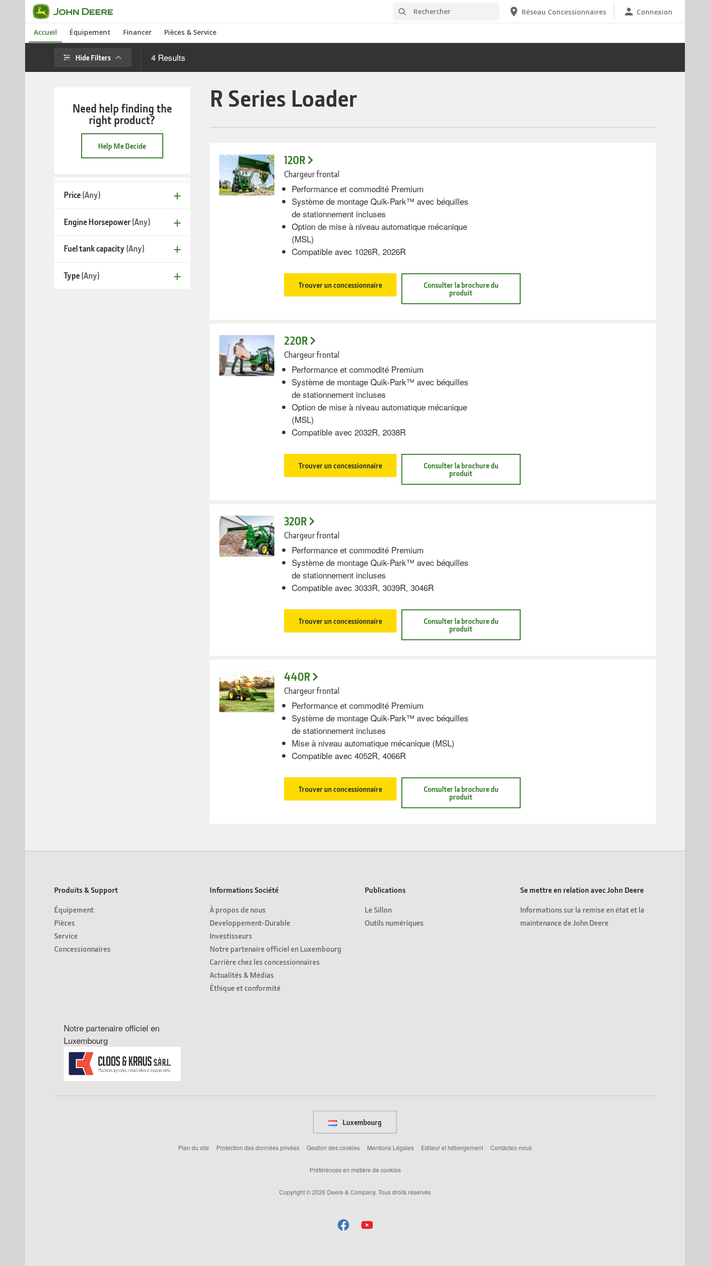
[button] (343, 1225)
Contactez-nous (511, 1147)
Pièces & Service (190, 32)
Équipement (90, 32)
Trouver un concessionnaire (340, 285)
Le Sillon (378, 909)
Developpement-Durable (250, 922)
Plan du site (193, 1147)
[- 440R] (246, 691)
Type (81, 275)
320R (295, 521)
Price (82, 195)
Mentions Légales (390, 1147)
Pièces (64, 922)
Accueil (45, 32)
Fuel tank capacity (104, 248)
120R (294, 160)
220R (296, 341)
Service (66, 935)
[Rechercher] (402, 11)
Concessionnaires (82, 948)
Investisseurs (231, 935)
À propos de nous (238, 909)
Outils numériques (394, 922)
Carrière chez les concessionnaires (265, 962)
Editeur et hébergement (452, 1147)
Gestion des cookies (333, 1147)
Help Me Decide (122, 146)
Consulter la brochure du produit (461, 288)
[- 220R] (246, 355)
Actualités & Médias (242, 975)
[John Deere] (79, 11)
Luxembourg (361, 1122)
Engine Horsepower (107, 222)
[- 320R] (246, 536)
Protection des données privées (257, 1147)
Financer (137, 32)
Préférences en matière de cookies (355, 1170)
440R (297, 677)
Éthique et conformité (245, 988)
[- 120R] (246, 175)
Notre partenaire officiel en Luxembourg (275, 948)
